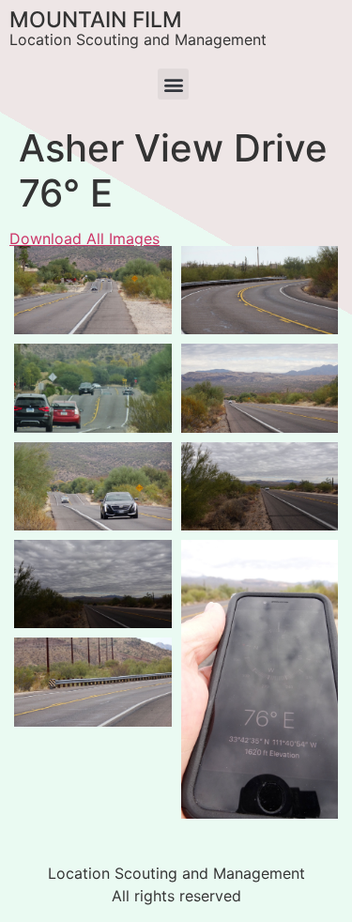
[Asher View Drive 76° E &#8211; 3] (93, 290)
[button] (173, 84)
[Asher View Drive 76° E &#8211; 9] (260, 679)
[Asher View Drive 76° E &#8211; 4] (93, 486)
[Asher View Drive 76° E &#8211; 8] (93, 682)
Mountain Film (95, 20)
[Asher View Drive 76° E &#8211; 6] (260, 486)
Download (33, 265)
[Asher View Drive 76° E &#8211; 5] (260, 388)
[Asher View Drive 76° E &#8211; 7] (93, 584)
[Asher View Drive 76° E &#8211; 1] (93, 388)
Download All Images (84, 238)
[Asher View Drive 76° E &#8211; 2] (260, 290)
